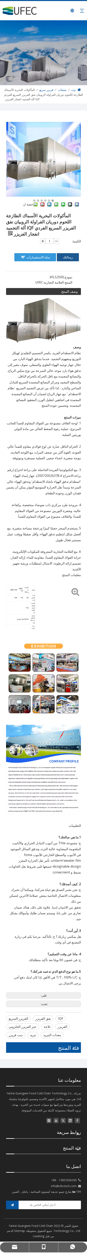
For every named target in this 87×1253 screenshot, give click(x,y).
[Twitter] (63, 1120)
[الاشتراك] (12, 1205)
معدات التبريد (52, 1035)
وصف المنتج (69, 291)
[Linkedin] (70, 1120)
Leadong (38, 1236)
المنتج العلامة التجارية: (57, 282)
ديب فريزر (16, 1035)
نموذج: (68, 277)
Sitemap (19, 1231)
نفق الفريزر (43, 1018)
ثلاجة (47, 1026)
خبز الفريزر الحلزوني (22, 1026)
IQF (60, 1018)
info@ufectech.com (63, 1186)
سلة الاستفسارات (38, 257)
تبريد (33, 1035)
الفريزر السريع (18, 1018)
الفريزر (62, 1026)
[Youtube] (56, 1120)
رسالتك (68, 257)
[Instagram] (49, 1120)
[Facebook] (77, 1120)
